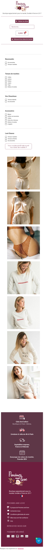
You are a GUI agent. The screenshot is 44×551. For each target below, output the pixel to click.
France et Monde (22, 447)
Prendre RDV (22, 459)
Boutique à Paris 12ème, (22, 424)
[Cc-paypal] (8, 536)
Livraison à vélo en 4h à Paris (22, 434)
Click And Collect (22, 422)
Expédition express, (22, 445)
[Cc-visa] (13, 536)
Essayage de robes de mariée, (22, 457)
